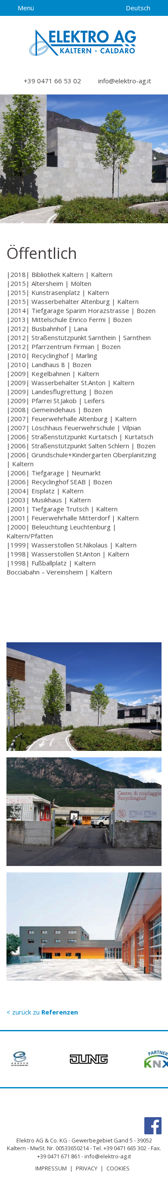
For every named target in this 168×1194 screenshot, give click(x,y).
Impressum (51, 1168)
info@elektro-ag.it (123, 80)
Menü (25, 7)
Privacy (86, 1168)
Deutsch (139, 7)
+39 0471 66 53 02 (51, 80)
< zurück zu (42, 1012)
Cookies (118, 1168)
